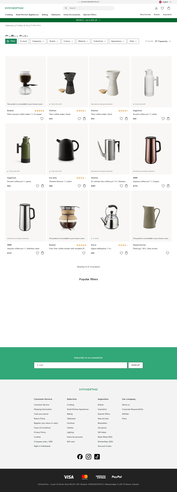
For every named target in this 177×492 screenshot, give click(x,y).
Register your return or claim (46, 423)
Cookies (37, 437)
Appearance (116, 41)
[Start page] (14, 8)
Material (81, 41)
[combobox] (165, 2)
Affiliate (125, 414)
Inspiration (167, 15)
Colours (67, 41)
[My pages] (156, 8)
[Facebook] (80, 457)
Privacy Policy (40, 432)
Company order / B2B (43, 442)
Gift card (71, 442)
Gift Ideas (102, 432)
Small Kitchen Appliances (27, 14)
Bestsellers (102, 423)
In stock (23, 41)
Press (124, 419)
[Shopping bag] (169, 8)
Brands (157, 15)
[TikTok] (97, 457)
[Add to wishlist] (42, 118)
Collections (98, 41)
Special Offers (89, 14)
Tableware (55, 14)
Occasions (102, 428)
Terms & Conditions (42, 428)
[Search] (66, 8)
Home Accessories (71, 14)
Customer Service (41, 405)
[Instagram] (88, 457)
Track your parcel (41, 414)
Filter (12, 41)
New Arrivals (145, 15)
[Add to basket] (84, 118)
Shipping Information (43, 409)
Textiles (70, 428)
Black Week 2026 (105, 437)
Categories (36, 41)
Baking (45, 14)
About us (126, 405)
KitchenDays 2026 (105, 442)
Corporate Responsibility (132, 409)
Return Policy (39, 419)
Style (132, 41)
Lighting (70, 432)
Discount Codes (104, 446)
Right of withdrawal (42, 446)
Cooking (9, 14)
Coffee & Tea (23, 25)
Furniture (71, 423)
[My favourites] (162, 8)
